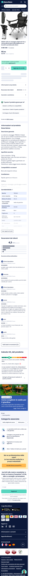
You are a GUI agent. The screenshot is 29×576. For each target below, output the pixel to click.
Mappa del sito (18, 559)
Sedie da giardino (6, 415)
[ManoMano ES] (13, 544)
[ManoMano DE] (10, 544)
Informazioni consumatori (8, 568)
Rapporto (18, 568)
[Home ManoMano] (10, 2)
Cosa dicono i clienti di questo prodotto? (13, 109)
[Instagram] (10, 526)
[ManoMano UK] (6, 544)
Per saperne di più (16, 500)
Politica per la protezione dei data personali (13, 564)
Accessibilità (4, 570)
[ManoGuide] (24, 572)
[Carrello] (25, 2)
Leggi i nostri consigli (19, 408)
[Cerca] (5, 6)
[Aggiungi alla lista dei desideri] (25, 36)
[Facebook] (6, 526)
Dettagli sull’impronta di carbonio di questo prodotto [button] (12, 377)
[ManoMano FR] (2, 544)
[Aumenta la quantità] (9, 68)
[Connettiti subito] (21, 2)
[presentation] (24, 378)
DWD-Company (10, 119)
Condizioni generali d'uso (16, 566)
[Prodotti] (2, 6)
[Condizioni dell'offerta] (26, 62)
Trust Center (4, 566)
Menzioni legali (5, 562)
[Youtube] (13, 526)
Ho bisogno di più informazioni (11, 113)
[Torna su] (23, 545)
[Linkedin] (2, 526)
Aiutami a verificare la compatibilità (12, 106)
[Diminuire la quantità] (2, 68)
